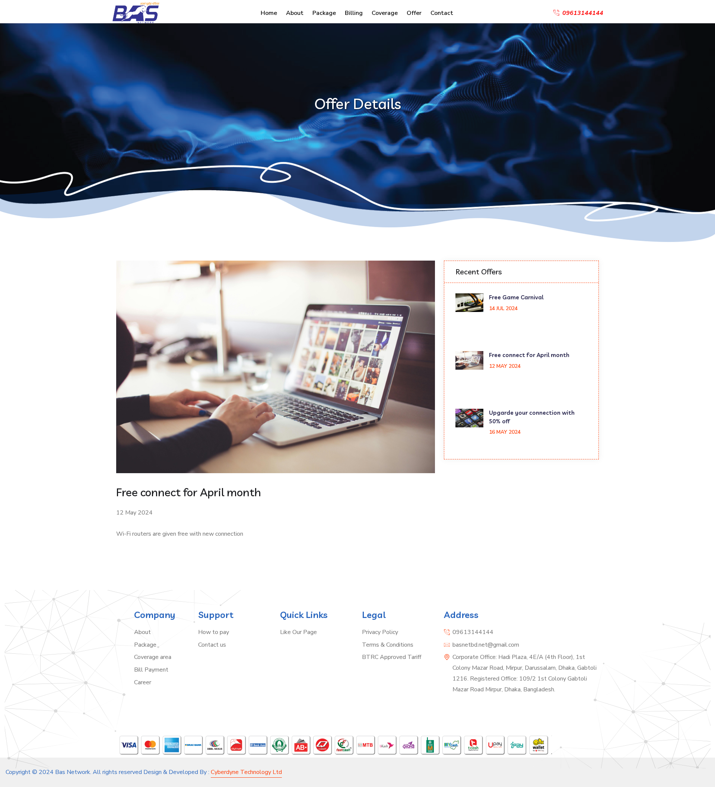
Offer (414, 13)
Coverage (385, 13)
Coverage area (152, 657)
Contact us (212, 645)
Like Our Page (298, 632)
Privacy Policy (380, 632)
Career (142, 682)
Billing (354, 13)
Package (324, 13)
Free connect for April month (529, 355)
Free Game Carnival (516, 297)
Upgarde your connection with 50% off (532, 417)
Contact (441, 13)
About (295, 13)
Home (269, 13)
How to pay (213, 632)
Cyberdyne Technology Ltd (246, 772)
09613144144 (472, 632)
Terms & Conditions (387, 645)
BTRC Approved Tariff (391, 657)
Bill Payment (151, 670)
